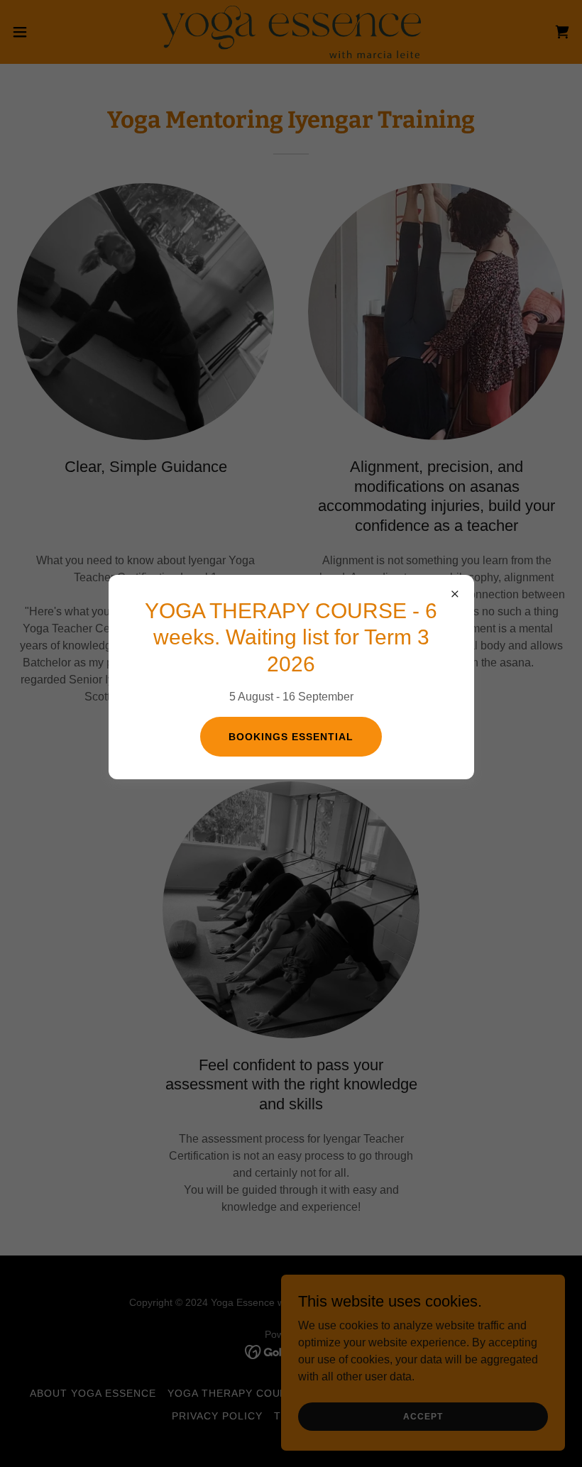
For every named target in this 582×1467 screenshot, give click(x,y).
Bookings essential (291, 736)
